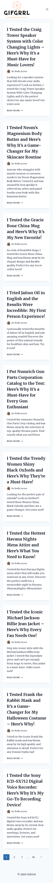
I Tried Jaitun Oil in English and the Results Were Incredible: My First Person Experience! (26, 304)
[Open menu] (47, 9)
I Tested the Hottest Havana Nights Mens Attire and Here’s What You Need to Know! (26, 545)
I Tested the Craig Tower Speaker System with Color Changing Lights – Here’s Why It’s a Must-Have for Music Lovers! (25, 47)
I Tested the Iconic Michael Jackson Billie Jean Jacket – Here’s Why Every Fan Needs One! (25, 623)
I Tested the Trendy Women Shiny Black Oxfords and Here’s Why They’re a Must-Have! (26, 470)
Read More (15, 110)
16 (33, 857)
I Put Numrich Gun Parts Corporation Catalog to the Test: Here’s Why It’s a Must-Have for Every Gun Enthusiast (26, 389)
